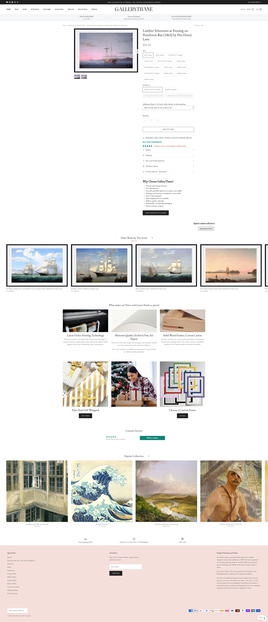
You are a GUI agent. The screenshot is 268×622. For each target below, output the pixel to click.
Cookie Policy (11, 580)
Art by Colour (59, 9)
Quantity (146, 116)
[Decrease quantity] (145, 120)
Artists (25, 9)
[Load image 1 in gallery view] (106, 50)
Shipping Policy (12, 590)
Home (64, 25)
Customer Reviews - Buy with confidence (21, 560)
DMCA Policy (11, 577)
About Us (71, 9)
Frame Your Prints (13, 587)
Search (9, 557)
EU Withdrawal (12, 593)
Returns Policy (12, 583)
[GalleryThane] (134, 9)
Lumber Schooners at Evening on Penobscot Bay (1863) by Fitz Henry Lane (107, 25)
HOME (8, 9)
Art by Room (35, 9)
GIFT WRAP (85, 416)
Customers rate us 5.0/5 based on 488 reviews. (170, 146)
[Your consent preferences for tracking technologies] (264, 618)
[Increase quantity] (157, 120)
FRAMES (182, 416)
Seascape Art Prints (206, 229)
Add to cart (168, 129)
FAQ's (9, 567)
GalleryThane (15, 616)
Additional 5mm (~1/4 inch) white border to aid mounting (164, 104)
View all (134, 241)
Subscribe (116, 573)
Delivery (94, 9)
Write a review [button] (152, 438)
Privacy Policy (11, 574)
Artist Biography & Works (155, 213)
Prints (16, 9)
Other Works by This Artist (134, 237)
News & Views (83, 9)
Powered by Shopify (25, 616)
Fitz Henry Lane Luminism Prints (76, 25)
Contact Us (10, 570)
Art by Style (47, 9)
